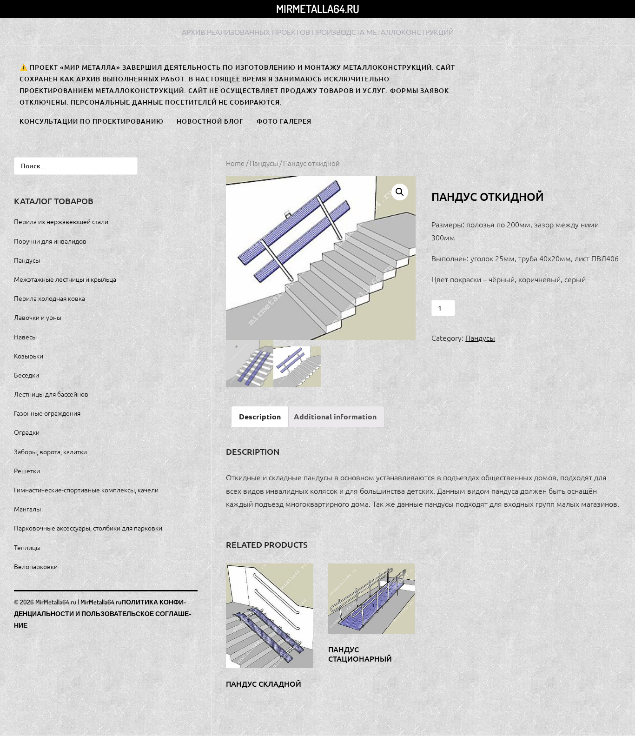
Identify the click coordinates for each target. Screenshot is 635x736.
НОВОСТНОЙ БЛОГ (210, 121)
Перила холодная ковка (49, 298)
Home (235, 163)
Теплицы (27, 547)
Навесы (25, 336)
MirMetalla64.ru (317, 8)
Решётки (27, 470)
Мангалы (27, 508)
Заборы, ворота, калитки (50, 451)
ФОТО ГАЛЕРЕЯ (284, 121)
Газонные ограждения (47, 413)
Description (260, 416)
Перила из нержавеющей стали (61, 221)
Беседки (26, 374)
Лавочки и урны (37, 317)
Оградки (27, 432)
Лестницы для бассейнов (51, 393)
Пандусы (264, 163)
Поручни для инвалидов (50, 240)
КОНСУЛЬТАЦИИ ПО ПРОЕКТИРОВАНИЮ (92, 121)
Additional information (335, 416)
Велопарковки (36, 566)
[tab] (260, 417)
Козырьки (28, 355)
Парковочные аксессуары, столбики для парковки (88, 527)
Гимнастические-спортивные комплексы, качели (86, 489)
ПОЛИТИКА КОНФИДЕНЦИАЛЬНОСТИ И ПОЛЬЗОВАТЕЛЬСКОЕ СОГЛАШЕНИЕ (103, 613)
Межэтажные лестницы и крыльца (65, 279)
